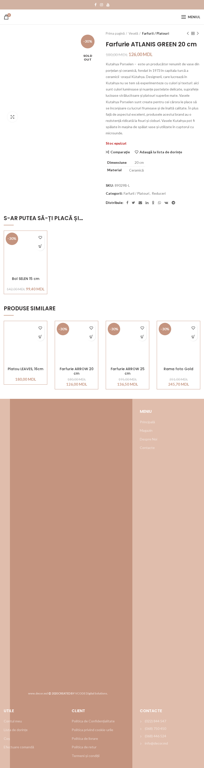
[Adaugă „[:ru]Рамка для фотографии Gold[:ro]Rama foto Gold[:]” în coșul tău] (193, 336)
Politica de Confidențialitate (93, 721)
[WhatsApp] (159, 202)
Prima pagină (115, 33)
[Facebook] (95, 4)
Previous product (187, 33)
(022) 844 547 (155, 721)
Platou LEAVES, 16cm (25, 369)
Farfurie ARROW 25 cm (128, 371)
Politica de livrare (85, 738)
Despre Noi (148, 439)
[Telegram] (173, 202)
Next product (197, 33)
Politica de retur (84, 747)
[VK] (166, 202)
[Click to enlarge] (12, 117)
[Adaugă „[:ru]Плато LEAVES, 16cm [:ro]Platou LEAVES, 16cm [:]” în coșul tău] (40, 336)
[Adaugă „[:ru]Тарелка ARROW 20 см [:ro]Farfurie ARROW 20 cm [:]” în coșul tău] (91, 336)
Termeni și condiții (86, 756)
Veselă (133, 33)
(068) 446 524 (155, 736)
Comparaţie (120, 152)
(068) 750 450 (155, 728)
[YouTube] (108, 4)
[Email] (140, 202)
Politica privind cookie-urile (92, 730)
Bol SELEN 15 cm (25, 278)
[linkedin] (147, 202)
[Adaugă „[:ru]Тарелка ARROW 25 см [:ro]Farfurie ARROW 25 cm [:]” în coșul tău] (142, 336)
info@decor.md (156, 743)
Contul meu (13, 721)
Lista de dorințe (16, 730)
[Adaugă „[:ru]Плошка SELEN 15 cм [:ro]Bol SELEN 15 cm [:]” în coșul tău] (40, 246)
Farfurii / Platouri (155, 33)
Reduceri (159, 193)
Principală (147, 422)
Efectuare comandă (19, 747)
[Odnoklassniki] (153, 202)
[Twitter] (133, 202)
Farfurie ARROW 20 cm (77, 371)
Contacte (147, 447)
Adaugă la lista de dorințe (161, 152)
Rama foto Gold (178, 369)
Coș (7, 738)
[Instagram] (101, 4)
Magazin (146, 430)
